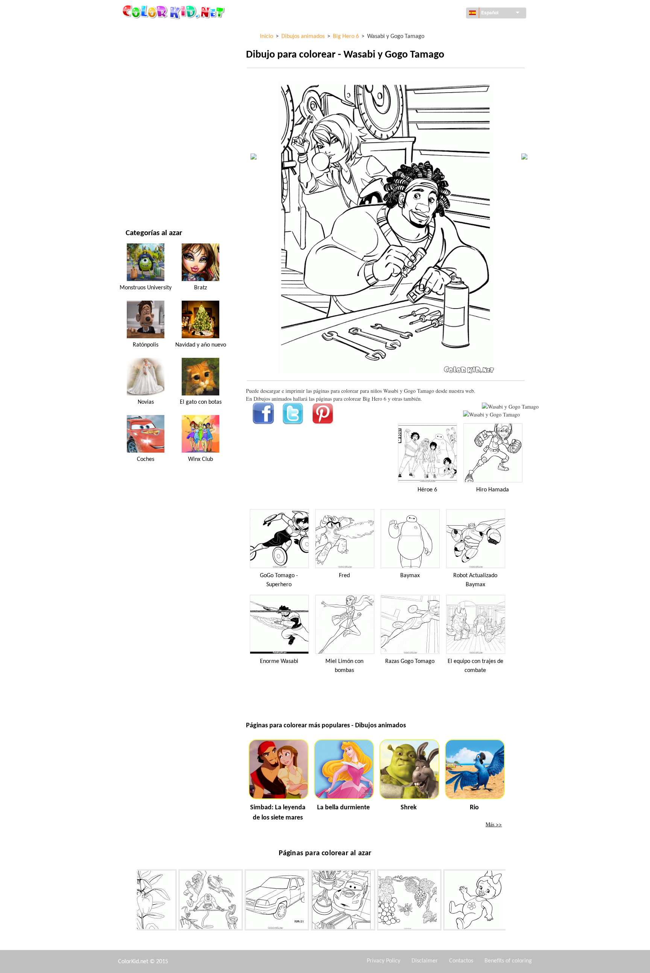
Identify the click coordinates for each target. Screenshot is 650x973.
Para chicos (140, 138)
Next (511, 901)
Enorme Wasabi (279, 661)
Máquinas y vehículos (153, 30)
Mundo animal (144, 76)
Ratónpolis (145, 345)
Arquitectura (143, 61)
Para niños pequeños (152, 153)
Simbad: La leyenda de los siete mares (277, 812)
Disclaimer (425, 961)
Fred (344, 576)
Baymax (410, 576)
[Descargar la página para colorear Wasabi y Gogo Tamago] (491, 414)
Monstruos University (146, 288)
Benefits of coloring (508, 961)
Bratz (200, 288)
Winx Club (200, 459)
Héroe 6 (427, 490)
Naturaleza (140, 199)
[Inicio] (174, 11)
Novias (146, 402)
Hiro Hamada (492, 490)
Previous (131, 901)
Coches (145, 459)
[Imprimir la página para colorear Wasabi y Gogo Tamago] (510, 406)
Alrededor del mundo (153, 45)
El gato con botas (201, 402)
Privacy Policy (383, 961)
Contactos (461, 961)
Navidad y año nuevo (152, 169)
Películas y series (147, 184)
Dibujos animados (148, 91)
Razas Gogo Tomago (409, 661)
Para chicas (140, 107)
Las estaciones (143, 122)
